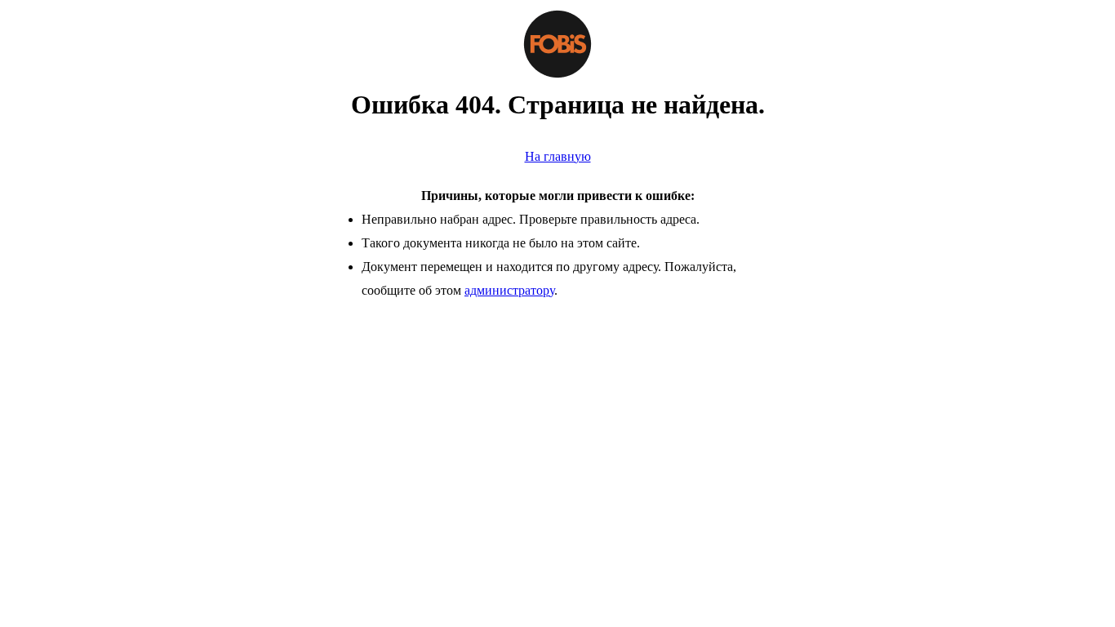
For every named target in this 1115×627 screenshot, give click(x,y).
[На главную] (557, 44)
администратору (509, 290)
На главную (558, 156)
